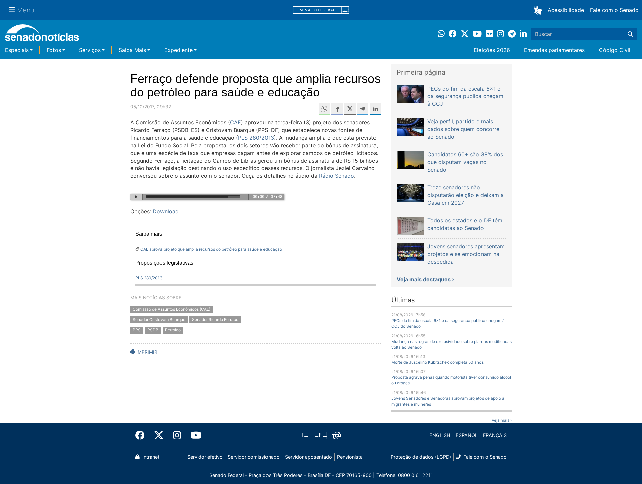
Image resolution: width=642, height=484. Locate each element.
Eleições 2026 (492, 50)
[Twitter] (158, 435)
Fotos (54, 50)
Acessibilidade (566, 10)
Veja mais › (502, 420)
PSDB (152, 329)
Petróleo (173, 329)
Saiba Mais (132, 50)
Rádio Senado (336, 175)
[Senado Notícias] (42, 35)
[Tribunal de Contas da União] (336, 435)
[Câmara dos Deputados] (304, 435)
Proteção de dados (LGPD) (421, 457)
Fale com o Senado (614, 10)
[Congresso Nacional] (320, 435)
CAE (235, 122)
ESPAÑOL (467, 435)
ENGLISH (439, 435)
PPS (137, 329)
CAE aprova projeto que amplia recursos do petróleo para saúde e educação (211, 249)
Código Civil (614, 50)
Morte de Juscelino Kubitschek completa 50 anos (437, 362)
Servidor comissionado (254, 457)
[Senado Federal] (321, 10)
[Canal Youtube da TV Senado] (193, 435)
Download (166, 211)
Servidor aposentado (308, 457)
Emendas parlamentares (554, 50)
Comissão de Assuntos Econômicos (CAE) (171, 309)
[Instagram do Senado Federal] (177, 435)
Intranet (150, 457)
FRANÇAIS (495, 435)
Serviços (90, 50)
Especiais (17, 50)
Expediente (178, 50)
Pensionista (350, 457)
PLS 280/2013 (256, 137)
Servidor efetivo (205, 457)
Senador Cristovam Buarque (159, 319)
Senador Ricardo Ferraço (215, 319)
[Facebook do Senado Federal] (142, 435)
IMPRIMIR (146, 352)
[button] (539, 9)
